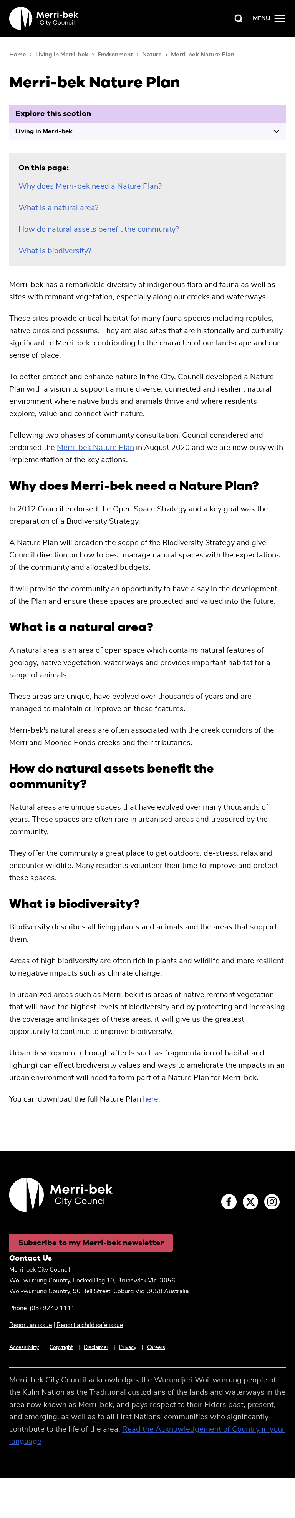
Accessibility (24, 1347)
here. (151, 1099)
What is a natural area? (58, 208)
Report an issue (30, 1325)
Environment (115, 54)
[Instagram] (272, 1201)
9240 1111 (59, 1308)
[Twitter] (250, 1201)
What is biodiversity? (54, 251)
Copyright (61, 1347)
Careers (156, 1347)
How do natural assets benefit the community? (98, 229)
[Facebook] (229, 1201)
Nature (152, 54)
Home (17, 54)
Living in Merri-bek (61, 54)
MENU (261, 18)
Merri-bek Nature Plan (95, 447)
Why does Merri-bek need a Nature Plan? (90, 186)
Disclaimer (96, 1347)
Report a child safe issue (89, 1325)
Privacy (127, 1347)
